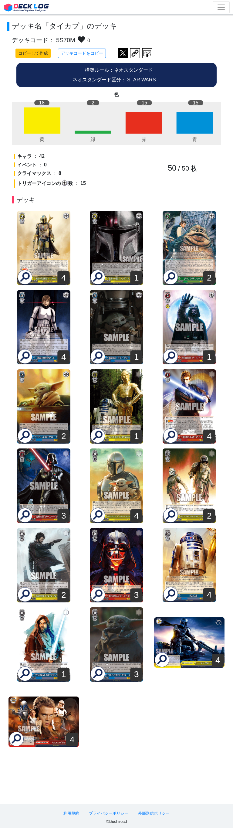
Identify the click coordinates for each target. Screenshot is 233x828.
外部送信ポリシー (154, 813)
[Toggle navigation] (221, 7)
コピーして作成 (33, 53)
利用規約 (71, 813)
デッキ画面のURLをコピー (135, 53)
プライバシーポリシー (108, 813)
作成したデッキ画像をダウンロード (147, 53)
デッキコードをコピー (82, 53)
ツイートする (123, 53)
